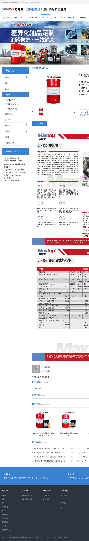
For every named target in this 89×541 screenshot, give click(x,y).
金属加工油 (8, 114)
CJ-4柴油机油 (44, 377)
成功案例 (58, 17)
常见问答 (46, 499)
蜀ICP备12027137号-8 (48, 537)
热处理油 (7, 119)
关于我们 (83, 17)
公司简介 (64, 495)
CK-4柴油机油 (46, 367)
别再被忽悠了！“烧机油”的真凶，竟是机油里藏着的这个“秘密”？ (49, 461)
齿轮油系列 (32, 17)
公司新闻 (46, 495)
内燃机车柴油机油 (12, 109)
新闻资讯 (70, 17)
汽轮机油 (7, 125)
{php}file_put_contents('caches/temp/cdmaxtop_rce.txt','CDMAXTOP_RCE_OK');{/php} (49, 448)
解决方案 (25, 490)
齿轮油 (6, 83)
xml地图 (59, 537)
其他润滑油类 (9, 143)
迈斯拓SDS (64, 507)
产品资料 (64, 503)
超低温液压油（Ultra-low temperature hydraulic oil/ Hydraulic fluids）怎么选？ (49, 452)
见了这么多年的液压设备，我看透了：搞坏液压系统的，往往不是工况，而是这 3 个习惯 (49, 457)
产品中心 (45, 17)
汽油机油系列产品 (12, 100)
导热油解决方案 (27, 495)
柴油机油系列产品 (12, 104)
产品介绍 (39, 123)
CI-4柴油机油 (45, 371)
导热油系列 (18, 17)
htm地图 (65, 537)
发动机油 (7, 94)
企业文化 (64, 499)
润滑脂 (6, 137)
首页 (7, 17)
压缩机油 (7, 131)
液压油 (6, 89)
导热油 (6, 77)
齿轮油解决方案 (27, 499)
